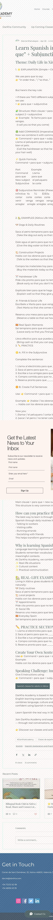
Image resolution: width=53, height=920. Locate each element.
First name (12, 462)
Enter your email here (18, 474)
